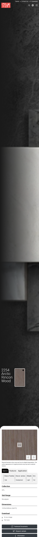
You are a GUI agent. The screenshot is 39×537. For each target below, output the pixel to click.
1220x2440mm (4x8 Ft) (9, 508)
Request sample (21, 531)
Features (13, 471)
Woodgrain (5, 499)
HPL (3, 490)
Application (22, 471)
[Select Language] (32, 5)
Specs (5, 471)
